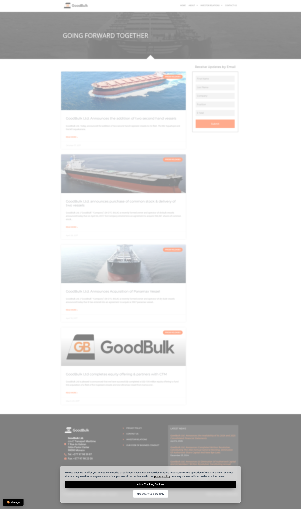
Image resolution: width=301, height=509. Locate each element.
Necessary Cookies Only (150, 493)
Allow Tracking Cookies (150, 484)
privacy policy (162, 476)
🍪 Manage (13, 502)
